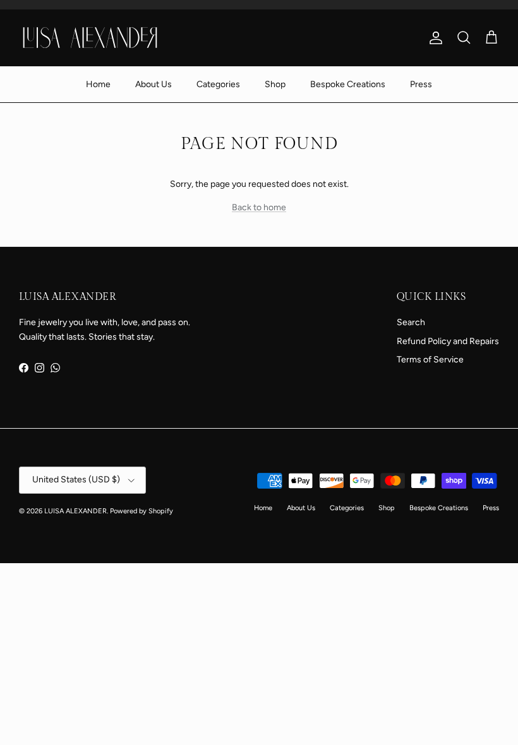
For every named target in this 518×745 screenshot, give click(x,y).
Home (98, 84)
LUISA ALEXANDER (75, 511)
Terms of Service (430, 359)
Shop (275, 84)
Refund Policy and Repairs (448, 341)
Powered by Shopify (141, 511)
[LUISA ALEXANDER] (90, 37)
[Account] (433, 37)
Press (421, 84)
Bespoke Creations (347, 84)
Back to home (259, 207)
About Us (153, 84)
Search (411, 322)
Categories (218, 84)
